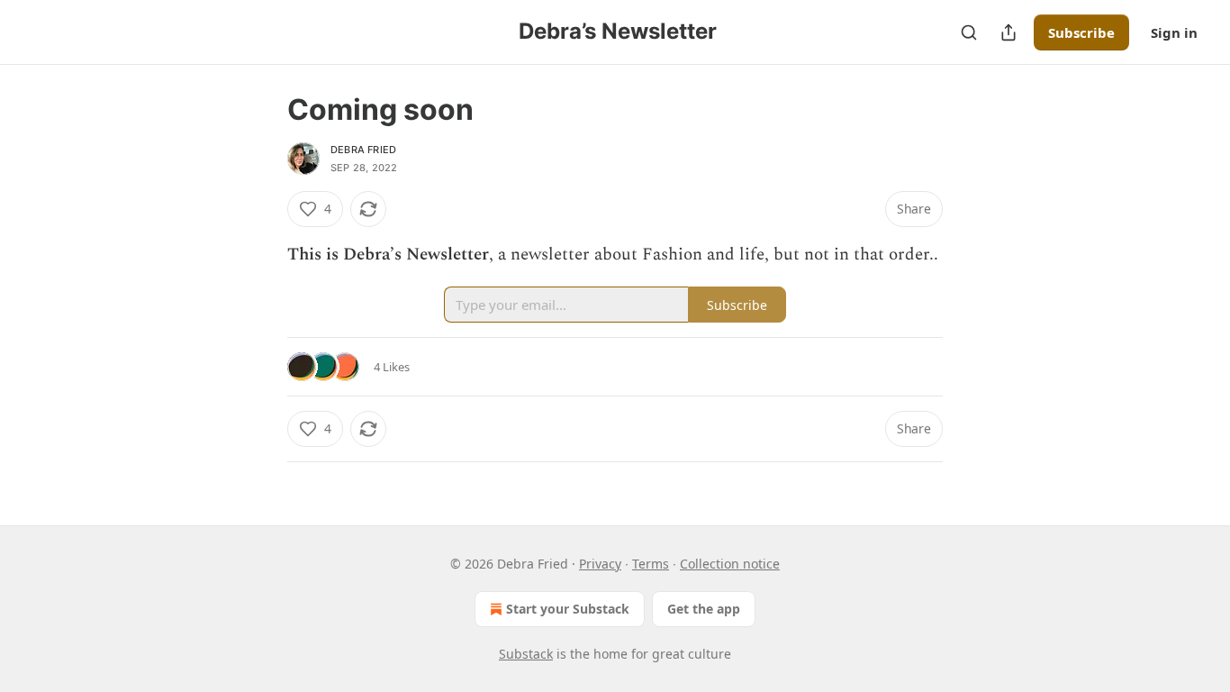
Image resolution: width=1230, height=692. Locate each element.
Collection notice (730, 563)
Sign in (1174, 32)
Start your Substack (567, 608)
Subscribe (1081, 32)
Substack (526, 653)
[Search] (969, 32)
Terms (650, 563)
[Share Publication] (1008, 32)
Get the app (703, 608)
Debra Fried (363, 149)
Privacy (600, 563)
